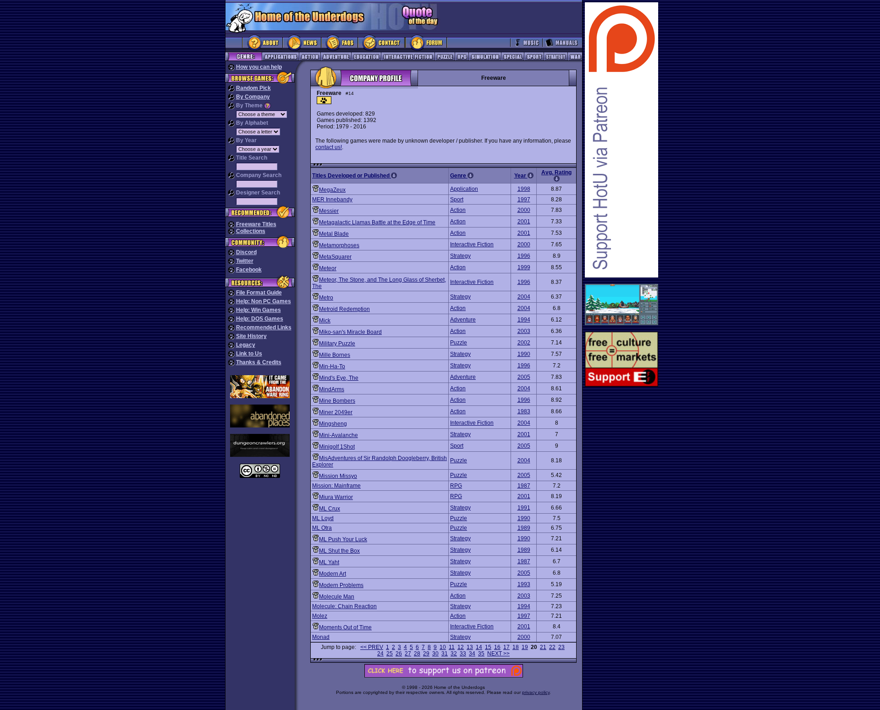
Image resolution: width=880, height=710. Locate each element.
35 (481, 653)
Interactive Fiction (472, 244)
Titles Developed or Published (351, 175)
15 (488, 647)
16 (497, 647)
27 (408, 653)
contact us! (328, 147)
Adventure (463, 319)
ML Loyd (323, 518)
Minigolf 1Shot (337, 447)
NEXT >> (498, 653)
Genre (459, 175)
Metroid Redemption (344, 309)
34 (472, 653)
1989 (523, 528)
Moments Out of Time (345, 627)
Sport (456, 199)
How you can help (259, 67)
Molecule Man (336, 597)
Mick (324, 320)
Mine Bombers (337, 401)
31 (444, 653)
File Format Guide (259, 292)
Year (521, 175)
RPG (456, 486)
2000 (523, 210)
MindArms (331, 389)
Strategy (460, 256)
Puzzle (458, 342)
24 (380, 653)
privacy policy (536, 692)
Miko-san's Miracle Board (350, 332)
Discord (246, 252)
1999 (523, 267)
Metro (326, 297)
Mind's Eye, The (338, 378)
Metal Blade (334, 234)
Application (464, 189)
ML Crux (329, 508)
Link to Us (249, 353)
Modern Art (332, 574)
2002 (523, 342)
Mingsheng (333, 424)
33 (463, 653)
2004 (523, 297)
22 (552, 647)
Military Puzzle (337, 343)
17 (506, 647)
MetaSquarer (335, 257)
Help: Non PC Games (263, 301)
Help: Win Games (258, 310)
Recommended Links (264, 327)
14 (479, 647)
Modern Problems (341, 585)
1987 (523, 486)
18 (515, 647)
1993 (523, 584)
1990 (523, 354)
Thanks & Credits (258, 362)
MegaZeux (332, 190)
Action (458, 210)
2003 (523, 331)
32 (454, 653)
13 (470, 647)
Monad (321, 637)
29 (426, 653)
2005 (523, 377)
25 (389, 653)
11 (452, 647)
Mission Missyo (338, 476)
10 (443, 647)
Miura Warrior (336, 497)
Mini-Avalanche (338, 435)
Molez (319, 616)
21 (543, 647)
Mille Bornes (334, 355)
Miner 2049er (335, 412)
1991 (523, 508)
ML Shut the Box (339, 551)
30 (435, 653)
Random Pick (253, 88)
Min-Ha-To (332, 366)
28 (417, 653)
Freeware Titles (256, 224)
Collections (250, 231)
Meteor (327, 268)
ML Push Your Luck (343, 539)
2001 (523, 221)
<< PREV (371, 647)
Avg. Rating (556, 172)
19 (525, 647)
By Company (253, 97)
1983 (523, 411)
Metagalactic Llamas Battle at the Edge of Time (377, 222)
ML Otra (322, 528)
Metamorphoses (339, 245)
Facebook (249, 269)
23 (561, 647)
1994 (523, 319)
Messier (329, 211)
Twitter (244, 261)
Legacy (245, 345)
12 (460, 647)
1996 (523, 256)
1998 (523, 189)
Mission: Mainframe (336, 486)
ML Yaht (329, 562)
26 (399, 653)
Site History (251, 336)
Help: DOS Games (259, 319)
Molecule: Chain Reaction (344, 606)
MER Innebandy (332, 199)
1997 (523, 199)
